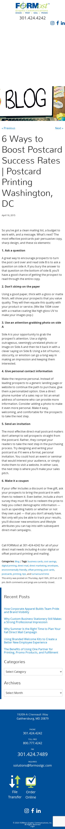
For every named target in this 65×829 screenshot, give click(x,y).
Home (7, 34)
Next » (59, 128)
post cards (49, 569)
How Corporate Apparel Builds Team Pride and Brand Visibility (31, 610)
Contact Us (11, 82)
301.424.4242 (32, 18)
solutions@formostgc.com (32, 765)
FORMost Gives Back (18, 66)
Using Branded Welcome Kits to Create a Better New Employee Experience (30, 640)
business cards (35, 561)
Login (32, 826)
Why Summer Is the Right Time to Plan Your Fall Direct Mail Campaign (32, 630)
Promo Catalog (15, 58)
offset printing (35, 569)
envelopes (52, 565)
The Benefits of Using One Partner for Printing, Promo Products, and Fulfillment (31, 650)
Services (9, 50)
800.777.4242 (32, 743)
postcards (7, 573)
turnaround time (40, 573)
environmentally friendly (14, 569)
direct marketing (37, 565)
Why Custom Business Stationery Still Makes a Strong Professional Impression (33, 620)
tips (24, 573)
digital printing (9, 565)
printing (17, 573)
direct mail (23, 565)
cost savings (50, 561)
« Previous (8, 128)
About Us (10, 42)
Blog (6, 74)
